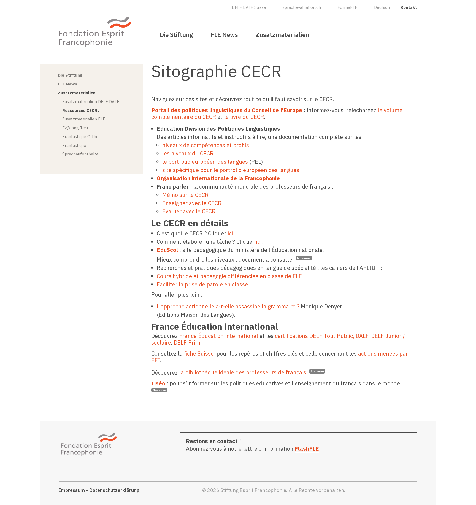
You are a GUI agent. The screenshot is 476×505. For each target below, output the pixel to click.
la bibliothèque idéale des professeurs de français (242, 372)
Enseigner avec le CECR (191, 203)
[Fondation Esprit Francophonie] (95, 32)
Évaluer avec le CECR (188, 211)
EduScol (167, 250)
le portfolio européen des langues (205, 161)
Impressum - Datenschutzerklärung (99, 490)
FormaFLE (347, 7)
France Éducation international (218, 336)
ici (230, 233)
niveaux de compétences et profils (205, 145)
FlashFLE (307, 448)
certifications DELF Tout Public (314, 336)
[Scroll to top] (462, 491)
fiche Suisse (199, 353)
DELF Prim (187, 342)
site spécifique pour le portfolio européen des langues (231, 170)
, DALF (360, 336)
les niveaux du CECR (187, 153)
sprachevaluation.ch (302, 7)
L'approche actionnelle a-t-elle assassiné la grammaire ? (228, 306)
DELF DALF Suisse (249, 7)
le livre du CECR (243, 116)
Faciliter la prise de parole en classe (202, 284)
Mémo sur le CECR (185, 194)
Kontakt (409, 7)
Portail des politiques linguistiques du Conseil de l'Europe (226, 110)
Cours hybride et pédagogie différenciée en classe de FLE (229, 276)
